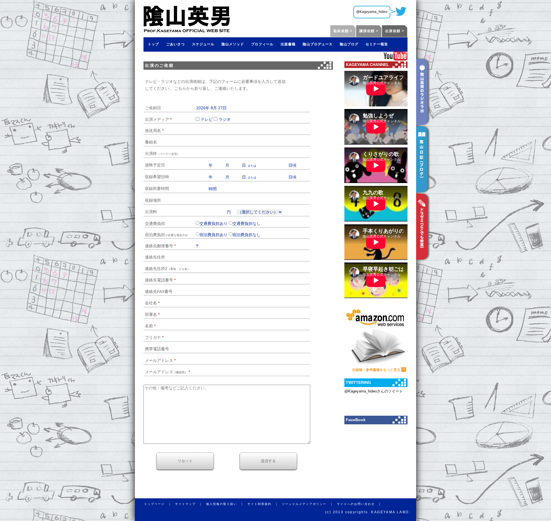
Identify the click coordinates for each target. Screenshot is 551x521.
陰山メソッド (233, 44)
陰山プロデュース (318, 44)
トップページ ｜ (159, 504)
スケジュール (203, 44)
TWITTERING (358, 382)
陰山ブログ (349, 44)
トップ (153, 44)
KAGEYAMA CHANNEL (367, 64)
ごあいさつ (175, 44)
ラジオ (225, 119)
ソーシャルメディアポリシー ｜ (309, 504)
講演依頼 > (368, 31)
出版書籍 (288, 44)
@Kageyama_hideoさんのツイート (373, 391)
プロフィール (262, 44)
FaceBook (356, 419)
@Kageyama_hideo (371, 12)
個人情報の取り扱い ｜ (226, 504)
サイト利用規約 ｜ (264, 504)
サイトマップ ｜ (190, 504)
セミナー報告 (377, 44)
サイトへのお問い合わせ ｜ (361, 504)
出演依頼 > (394, 31)
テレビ (207, 119)
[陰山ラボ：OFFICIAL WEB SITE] (186, 30)
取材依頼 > (342, 31)
